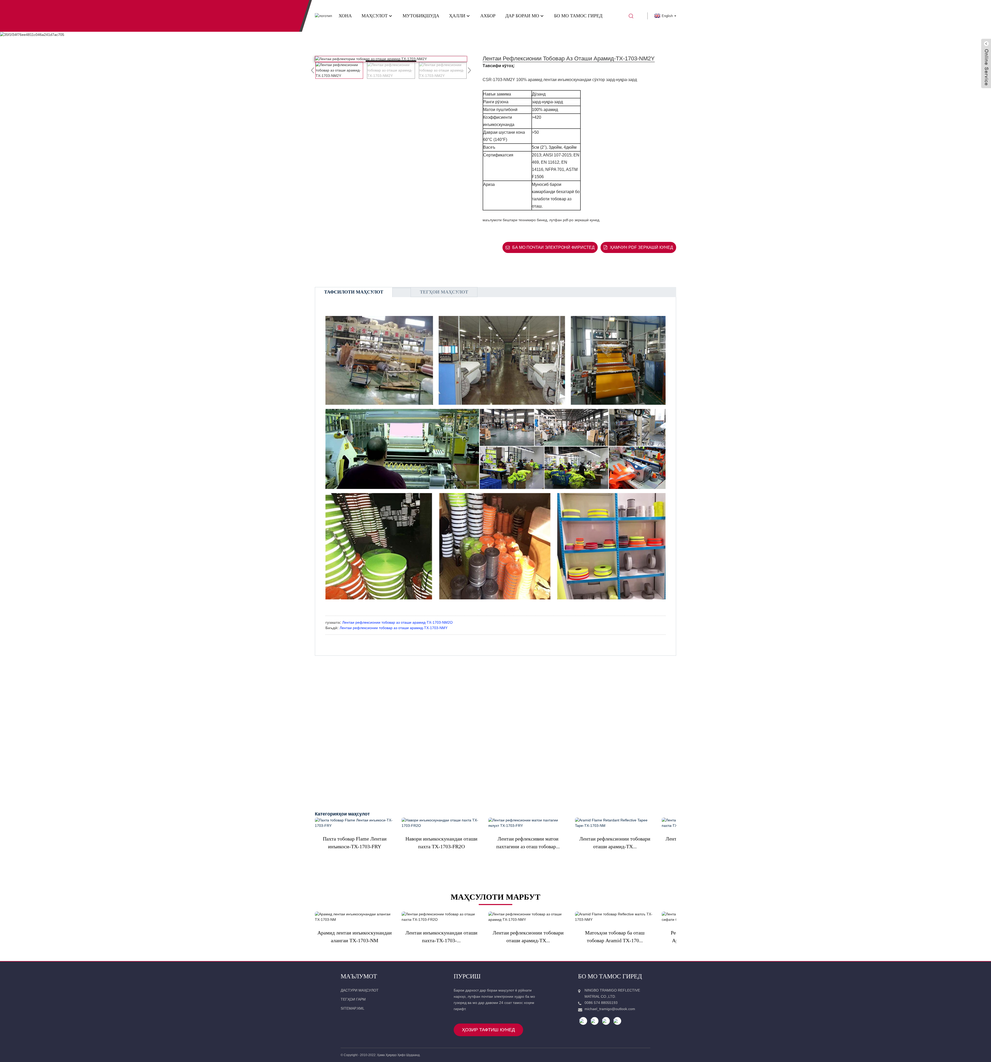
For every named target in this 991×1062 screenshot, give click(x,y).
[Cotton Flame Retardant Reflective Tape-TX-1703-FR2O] (441, 917)
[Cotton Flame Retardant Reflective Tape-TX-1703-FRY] (354, 823)
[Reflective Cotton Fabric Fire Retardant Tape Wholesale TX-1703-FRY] (528, 823)
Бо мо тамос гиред (578, 15)
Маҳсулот (375, 15)
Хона (345, 15)
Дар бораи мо (522, 15)
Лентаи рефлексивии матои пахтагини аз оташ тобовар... (528, 842)
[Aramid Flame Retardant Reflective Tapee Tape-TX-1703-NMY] (528, 917)
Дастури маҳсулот (360, 990)
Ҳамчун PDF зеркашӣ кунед (641, 247)
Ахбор (488, 15)
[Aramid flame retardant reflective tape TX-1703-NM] (354, 917)
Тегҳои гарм (353, 999)
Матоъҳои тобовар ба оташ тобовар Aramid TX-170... (614, 936)
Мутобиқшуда (421, 15)
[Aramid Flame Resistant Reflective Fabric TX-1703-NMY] (614, 917)
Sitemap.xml (352, 1008)
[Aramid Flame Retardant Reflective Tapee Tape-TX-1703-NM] (614, 823)
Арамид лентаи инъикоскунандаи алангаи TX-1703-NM (354, 936)
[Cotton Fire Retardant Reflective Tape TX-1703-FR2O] (441, 823)
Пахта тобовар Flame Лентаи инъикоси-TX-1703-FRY (355, 842)
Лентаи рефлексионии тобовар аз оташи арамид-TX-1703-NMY (393, 628)
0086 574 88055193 (601, 1003)
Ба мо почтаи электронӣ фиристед (553, 247)
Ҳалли (457, 15)
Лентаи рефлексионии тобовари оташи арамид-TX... (614, 842)
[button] (468, 70)
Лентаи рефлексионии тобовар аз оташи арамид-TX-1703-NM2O (397, 622)
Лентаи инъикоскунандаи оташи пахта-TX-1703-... (441, 936)
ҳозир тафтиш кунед (488, 1029)
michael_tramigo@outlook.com (610, 1009)
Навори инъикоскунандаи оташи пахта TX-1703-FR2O (441, 842)
